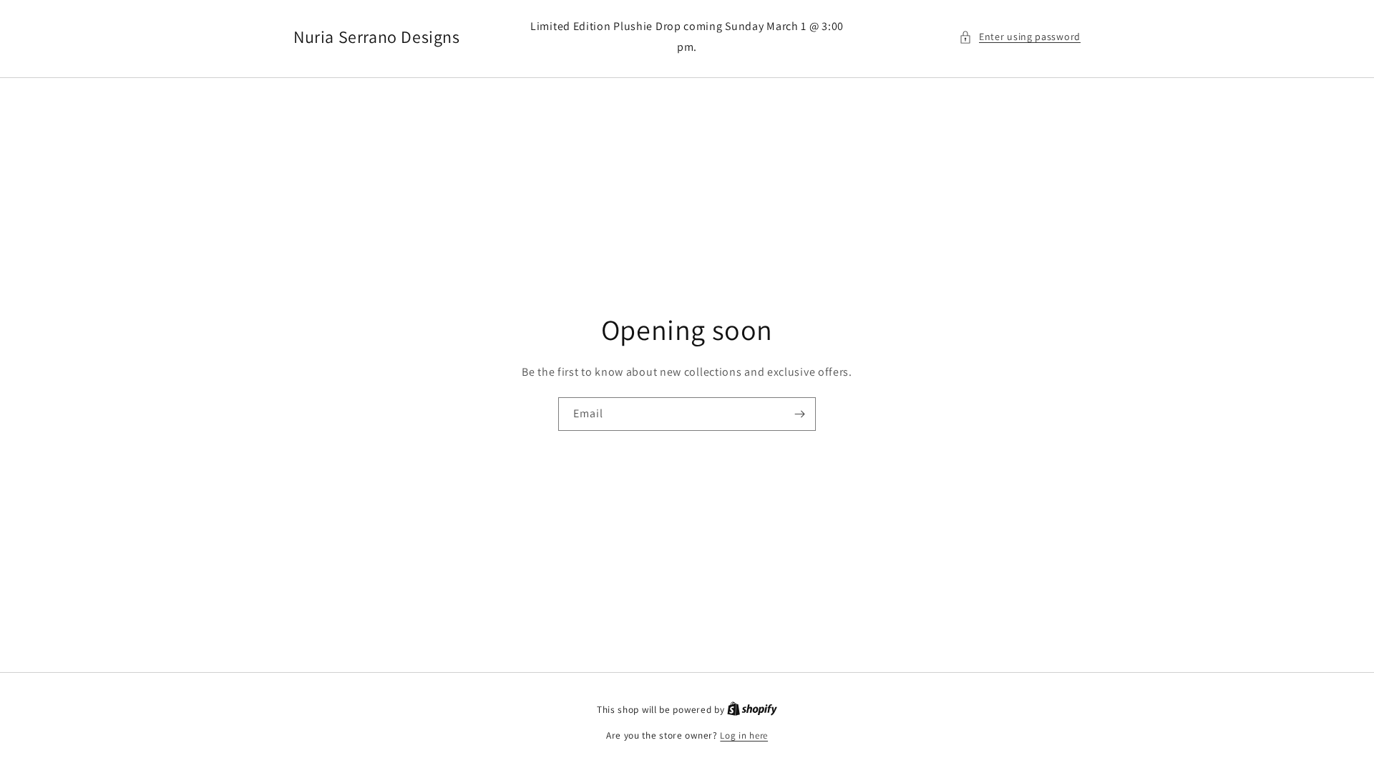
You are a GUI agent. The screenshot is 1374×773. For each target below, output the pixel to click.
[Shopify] (752, 710)
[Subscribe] (799, 414)
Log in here (744, 735)
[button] (1020, 37)
